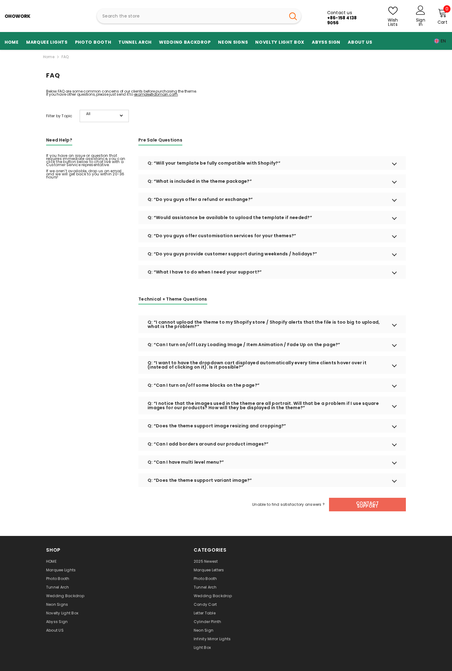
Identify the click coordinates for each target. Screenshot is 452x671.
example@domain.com (156, 94)
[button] (104, 116)
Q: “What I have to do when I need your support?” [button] (205, 272)
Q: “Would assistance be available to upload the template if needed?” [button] (230, 217)
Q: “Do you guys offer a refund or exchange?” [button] (200, 199)
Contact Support (367, 504)
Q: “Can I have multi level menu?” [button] (186, 462)
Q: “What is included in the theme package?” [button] (200, 181)
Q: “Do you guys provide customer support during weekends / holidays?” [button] (232, 254)
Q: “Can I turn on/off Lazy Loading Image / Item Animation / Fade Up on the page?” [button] (244, 344)
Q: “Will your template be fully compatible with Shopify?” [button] (214, 163)
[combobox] (191, 16)
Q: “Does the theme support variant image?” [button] (200, 480)
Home (48, 56)
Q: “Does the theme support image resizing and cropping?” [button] (217, 426)
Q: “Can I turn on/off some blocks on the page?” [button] (204, 385)
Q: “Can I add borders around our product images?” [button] (208, 444)
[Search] (199, 16)
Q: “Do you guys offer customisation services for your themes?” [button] (222, 236)
